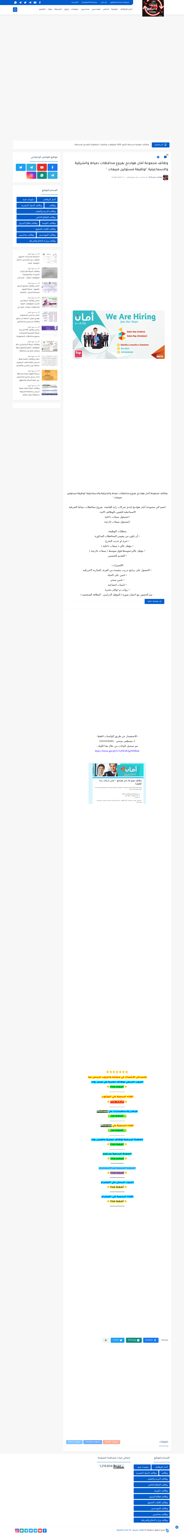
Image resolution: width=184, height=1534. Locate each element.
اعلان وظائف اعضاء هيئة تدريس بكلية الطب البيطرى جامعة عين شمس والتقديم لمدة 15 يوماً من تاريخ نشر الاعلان (28, 363)
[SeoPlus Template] (167, 1530)
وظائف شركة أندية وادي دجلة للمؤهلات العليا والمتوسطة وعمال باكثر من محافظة (28, 348)
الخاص (106, 9)
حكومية (114, 9)
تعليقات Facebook (93, 1442)
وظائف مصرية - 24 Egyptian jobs (130, 1530)
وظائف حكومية (49, 223)
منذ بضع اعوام (32, 254)
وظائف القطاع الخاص (46, 217)
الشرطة (58, 9)
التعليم (42, 9)
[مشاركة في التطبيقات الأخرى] (105, 1340)
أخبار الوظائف (126, 9)
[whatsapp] (15, 2)
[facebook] (40, 2)
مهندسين (96, 9)
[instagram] (31, 175)
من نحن (104, 2)
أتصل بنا (75, 2)
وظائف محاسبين (26, 235)
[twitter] (25, 2)
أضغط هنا (117, 1116)
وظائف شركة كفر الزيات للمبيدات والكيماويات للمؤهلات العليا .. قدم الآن (28, 275)
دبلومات (75, 9)
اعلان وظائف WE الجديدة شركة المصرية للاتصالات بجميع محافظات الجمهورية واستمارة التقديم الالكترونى (28, 333)
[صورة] (49, 258)
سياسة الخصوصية (89, 2)
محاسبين (85, 9)
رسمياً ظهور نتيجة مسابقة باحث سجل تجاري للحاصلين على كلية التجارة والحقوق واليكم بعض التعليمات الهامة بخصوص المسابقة (28, 377)
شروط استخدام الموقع (120, 2)
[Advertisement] (92, 37)
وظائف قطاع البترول (28, 223)
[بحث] (15, 9)
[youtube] (35, 2)
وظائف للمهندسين (47, 235)
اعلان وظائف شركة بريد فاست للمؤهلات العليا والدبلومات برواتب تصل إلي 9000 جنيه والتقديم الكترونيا (28, 304)
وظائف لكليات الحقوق (45, 229)
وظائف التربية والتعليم (46, 211)
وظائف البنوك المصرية (31, 205)
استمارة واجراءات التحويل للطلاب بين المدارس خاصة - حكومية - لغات (28, 260)
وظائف (52, 205)
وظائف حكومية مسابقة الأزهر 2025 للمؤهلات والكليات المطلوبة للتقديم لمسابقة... (111, 145)
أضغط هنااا (117, 1087)
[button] (151, 1340)
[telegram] (30, 2)
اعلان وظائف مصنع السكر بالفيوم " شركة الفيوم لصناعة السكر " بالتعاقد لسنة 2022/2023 (28, 290)
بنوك (50, 9)
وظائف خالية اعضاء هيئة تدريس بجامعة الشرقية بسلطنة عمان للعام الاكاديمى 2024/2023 (29, 392)
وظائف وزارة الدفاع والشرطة (42, 240)
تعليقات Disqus (74, 1442)
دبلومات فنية (28, 199)
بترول (66, 9)
